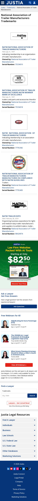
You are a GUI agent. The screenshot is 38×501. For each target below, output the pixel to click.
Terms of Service (19, 489)
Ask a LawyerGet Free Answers (9, 294)
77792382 (19, 148)
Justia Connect (19, 474)
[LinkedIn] (8, 468)
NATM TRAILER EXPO (11, 216)
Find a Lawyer (7, 386)
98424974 (19, 234)
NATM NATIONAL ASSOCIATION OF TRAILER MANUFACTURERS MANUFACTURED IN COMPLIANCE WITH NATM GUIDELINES (17, 176)
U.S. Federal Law (10, 440)
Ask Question (19, 306)
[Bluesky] (23, 468)
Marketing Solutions (12, 456)
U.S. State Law (9, 445)
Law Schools (8, 435)
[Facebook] (14, 468)
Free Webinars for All (10, 315)
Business (6, 430)
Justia (3, 7)
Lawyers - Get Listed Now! (19, 403)
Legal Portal (19, 478)
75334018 (19, 107)
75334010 (19, 64)
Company (19, 482)
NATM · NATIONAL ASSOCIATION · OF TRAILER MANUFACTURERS (18, 134)
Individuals (7, 425)
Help (19, 485)
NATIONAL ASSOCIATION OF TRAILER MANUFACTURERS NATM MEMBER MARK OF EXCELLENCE (18, 92)
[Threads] (20, 468)
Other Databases (10, 451)
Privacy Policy (19, 493)
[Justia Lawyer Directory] (29, 468)
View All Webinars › (19, 365)
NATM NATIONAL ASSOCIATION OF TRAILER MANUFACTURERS (17, 48)
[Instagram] (17, 468)
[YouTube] (11, 468)
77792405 (19, 190)
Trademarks (11, 7)
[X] (26, 468)
